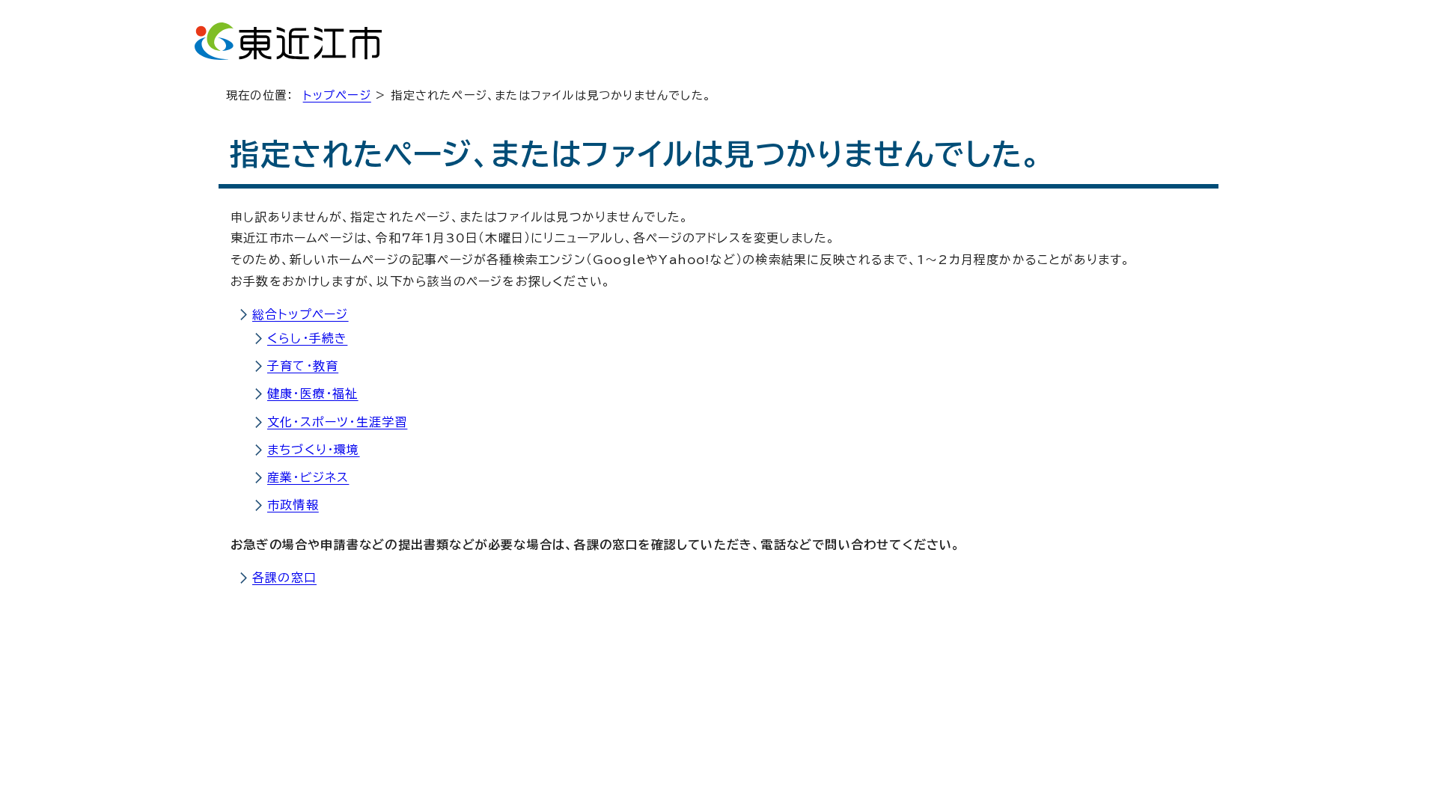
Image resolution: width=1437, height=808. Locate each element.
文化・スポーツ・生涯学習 (337, 422)
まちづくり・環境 (313, 450)
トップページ (337, 95)
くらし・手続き (307, 338)
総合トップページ (300, 314)
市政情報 (293, 505)
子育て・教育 (302, 366)
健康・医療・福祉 (313, 394)
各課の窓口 (284, 578)
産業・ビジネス (308, 477)
